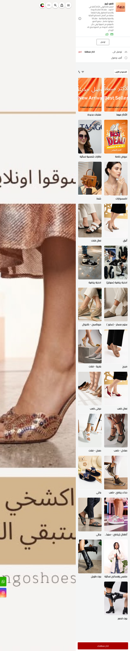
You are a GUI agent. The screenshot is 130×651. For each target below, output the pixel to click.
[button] (103, 18)
